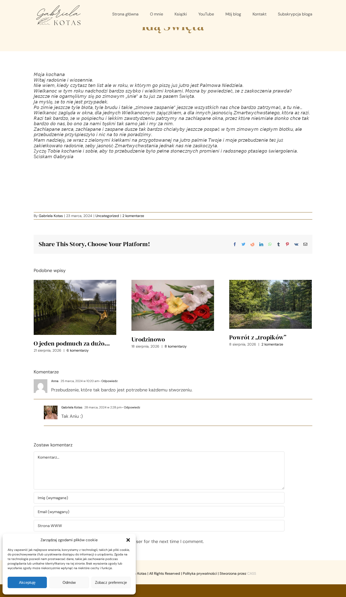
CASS (251, 573)
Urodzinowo (148, 339)
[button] (128, 539)
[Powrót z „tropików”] (270, 304)
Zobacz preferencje (111, 582)
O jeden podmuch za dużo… (72, 343)
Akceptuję (27, 582)
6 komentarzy (78, 350)
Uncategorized (107, 215)
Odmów (69, 582)
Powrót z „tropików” (257, 337)
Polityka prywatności (200, 573)
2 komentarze (133, 215)
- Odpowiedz (108, 381)
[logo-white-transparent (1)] (59, 6)
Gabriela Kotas (51, 215)
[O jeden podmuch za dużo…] (75, 307)
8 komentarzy (176, 346)
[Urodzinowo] (172, 305)
